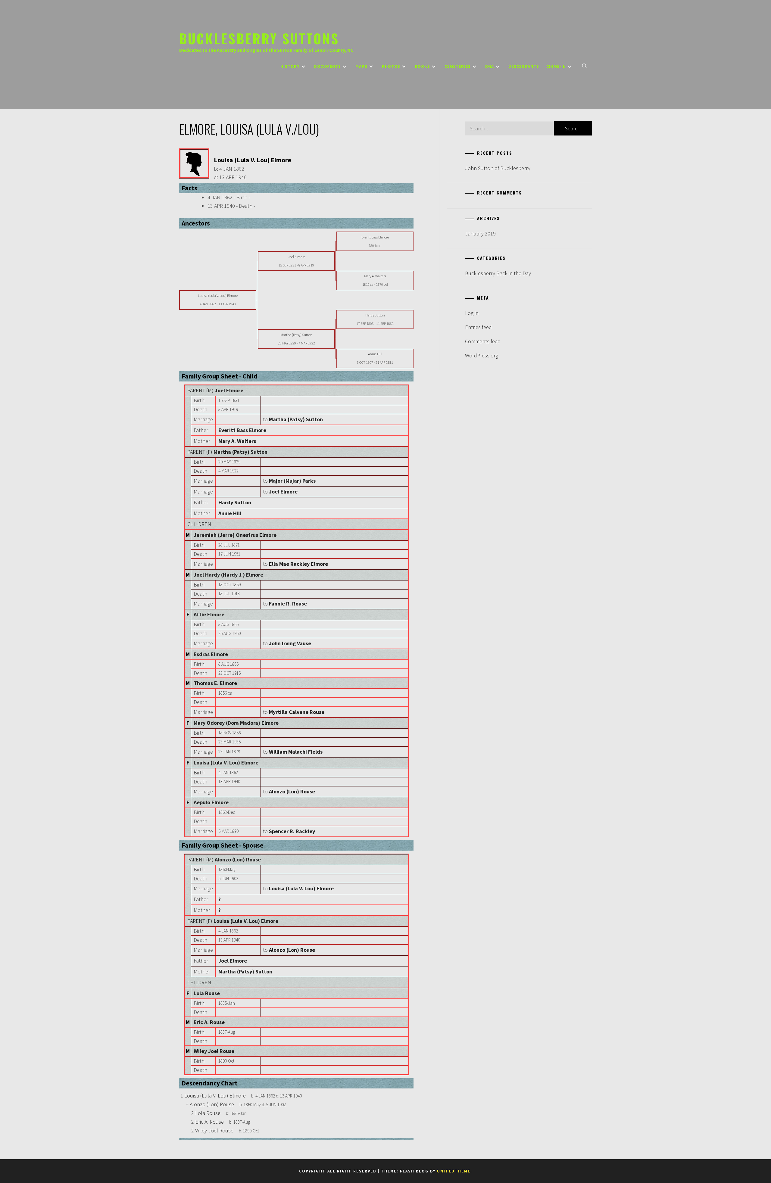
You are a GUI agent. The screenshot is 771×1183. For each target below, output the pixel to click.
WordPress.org (481, 355)
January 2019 (480, 233)
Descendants (523, 66)
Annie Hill (229, 513)
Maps (361, 66)
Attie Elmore (209, 614)
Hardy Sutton (234, 502)
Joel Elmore (229, 390)
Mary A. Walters (237, 440)
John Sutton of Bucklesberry (497, 168)
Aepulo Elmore (211, 802)
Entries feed (478, 327)
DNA (489, 66)
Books (422, 66)
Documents (327, 66)
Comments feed (483, 341)
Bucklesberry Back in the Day (498, 273)
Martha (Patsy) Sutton (240, 451)
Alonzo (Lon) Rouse (238, 859)
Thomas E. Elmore (215, 683)
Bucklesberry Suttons (259, 38)
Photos (391, 66)
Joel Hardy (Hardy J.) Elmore (228, 574)
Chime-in (556, 66)
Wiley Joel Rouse (214, 1051)
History (290, 66)
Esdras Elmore (211, 654)
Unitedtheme (453, 1171)
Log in (472, 313)
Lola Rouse (207, 993)
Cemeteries (458, 66)
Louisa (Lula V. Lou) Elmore (226, 762)
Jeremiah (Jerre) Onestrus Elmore (235, 534)
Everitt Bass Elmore (242, 430)
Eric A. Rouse (209, 1022)
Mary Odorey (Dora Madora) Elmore (236, 722)
